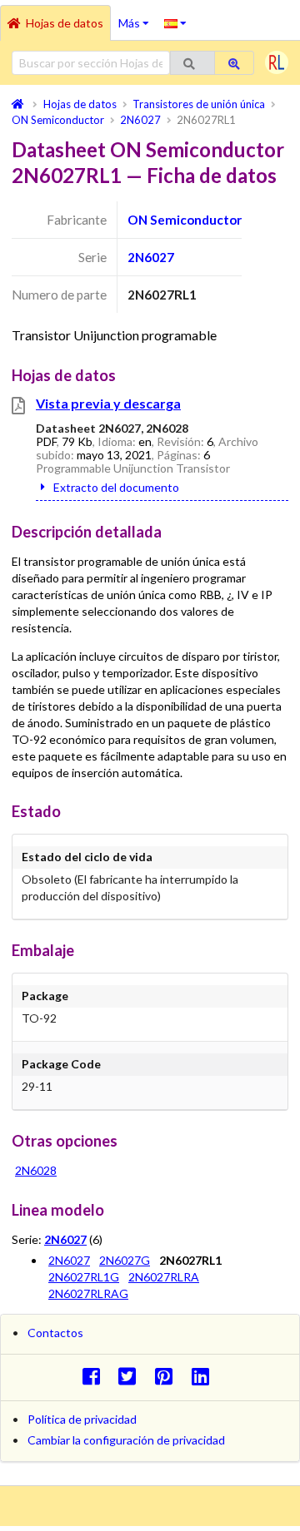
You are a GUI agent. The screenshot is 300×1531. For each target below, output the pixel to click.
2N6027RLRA (163, 1277)
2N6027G (124, 1260)
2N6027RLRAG (88, 1293)
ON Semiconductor (185, 219)
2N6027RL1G (83, 1277)
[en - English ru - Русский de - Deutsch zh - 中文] (175, 22)
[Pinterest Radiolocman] (168, 1376)
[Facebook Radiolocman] (95, 1376)
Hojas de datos (64, 23)
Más (137, 17)
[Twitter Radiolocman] (132, 1376)
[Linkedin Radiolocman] (204, 1376)
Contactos (55, 1332)
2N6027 (151, 257)
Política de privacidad (82, 1419)
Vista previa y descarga (108, 403)
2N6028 (36, 1170)
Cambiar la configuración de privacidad (126, 1440)
